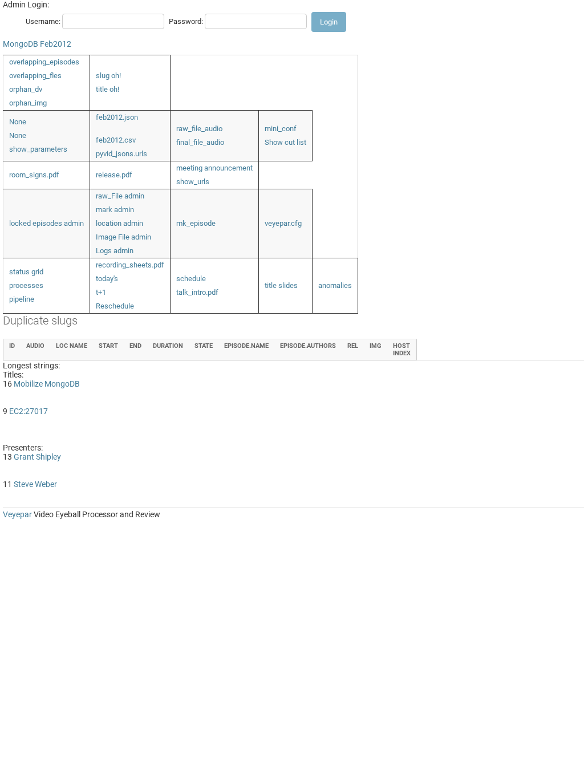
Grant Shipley (37, 456)
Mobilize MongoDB (47, 383)
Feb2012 (55, 43)
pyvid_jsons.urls (121, 153)
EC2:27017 (28, 411)
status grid (26, 271)
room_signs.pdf (34, 175)
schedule (191, 278)
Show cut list (285, 142)
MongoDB (20, 43)
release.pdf (114, 175)
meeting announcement (214, 168)
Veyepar (17, 514)
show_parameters (38, 149)
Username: (43, 21)
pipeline (21, 299)
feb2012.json (117, 117)
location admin (119, 223)
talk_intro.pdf (197, 292)
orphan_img (28, 103)
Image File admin (123, 237)
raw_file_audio (199, 128)
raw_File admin (120, 196)
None (17, 121)
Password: (186, 21)
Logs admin (114, 250)
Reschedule (115, 306)
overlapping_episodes (44, 62)
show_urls (192, 181)
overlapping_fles (35, 75)
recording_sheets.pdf (130, 265)
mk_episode (196, 223)
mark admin (115, 209)
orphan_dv (25, 89)
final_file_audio (200, 142)
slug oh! (108, 75)
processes (26, 285)
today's (107, 278)
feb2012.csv (116, 140)
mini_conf (281, 128)
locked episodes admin (46, 223)
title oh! (107, 89)
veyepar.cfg (283, 223)
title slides (281, 285)
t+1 (101, 292)
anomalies (335, 285)
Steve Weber (35, 484)
